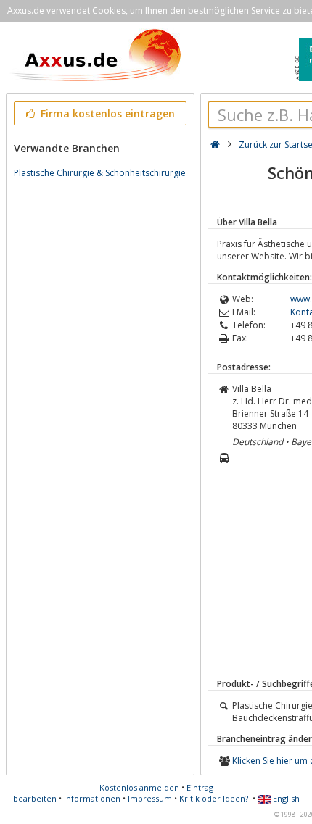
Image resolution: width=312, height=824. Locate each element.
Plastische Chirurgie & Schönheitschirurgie (100, 173)
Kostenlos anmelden (139, 787)
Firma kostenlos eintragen (106, 113)
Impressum (150, 798)
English (285, 798)
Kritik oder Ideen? (213, 798)
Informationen (92, 798)
